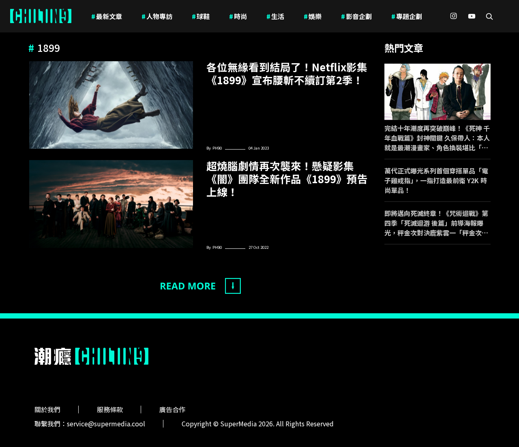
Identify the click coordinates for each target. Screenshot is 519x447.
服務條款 (110, 409)
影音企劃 (356, 16)
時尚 (238, 16)
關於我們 (47, 409)
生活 (275, 16)
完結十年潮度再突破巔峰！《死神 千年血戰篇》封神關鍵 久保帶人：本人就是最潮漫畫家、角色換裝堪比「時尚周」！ (437, 137)
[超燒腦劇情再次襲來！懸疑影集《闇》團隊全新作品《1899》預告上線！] (111, 203)
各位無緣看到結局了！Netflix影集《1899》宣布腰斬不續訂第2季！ (286, 73)
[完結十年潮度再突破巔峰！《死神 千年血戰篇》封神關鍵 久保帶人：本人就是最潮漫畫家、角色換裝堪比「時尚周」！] (437, 92)
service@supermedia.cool (106, 423)
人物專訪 (157, 16)
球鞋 (201, 16)
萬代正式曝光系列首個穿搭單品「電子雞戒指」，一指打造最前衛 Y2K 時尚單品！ (436, 180)
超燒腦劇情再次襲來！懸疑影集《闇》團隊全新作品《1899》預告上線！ (287, 178)
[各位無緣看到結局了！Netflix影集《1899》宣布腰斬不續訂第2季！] (111, 105)
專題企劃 (406, 16)
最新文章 (106, 16)
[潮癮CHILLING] (41, 16)
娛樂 (313, 16)
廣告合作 (172, 409)
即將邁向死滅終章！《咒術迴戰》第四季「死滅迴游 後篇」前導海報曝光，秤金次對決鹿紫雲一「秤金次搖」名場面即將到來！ (436, 222)
